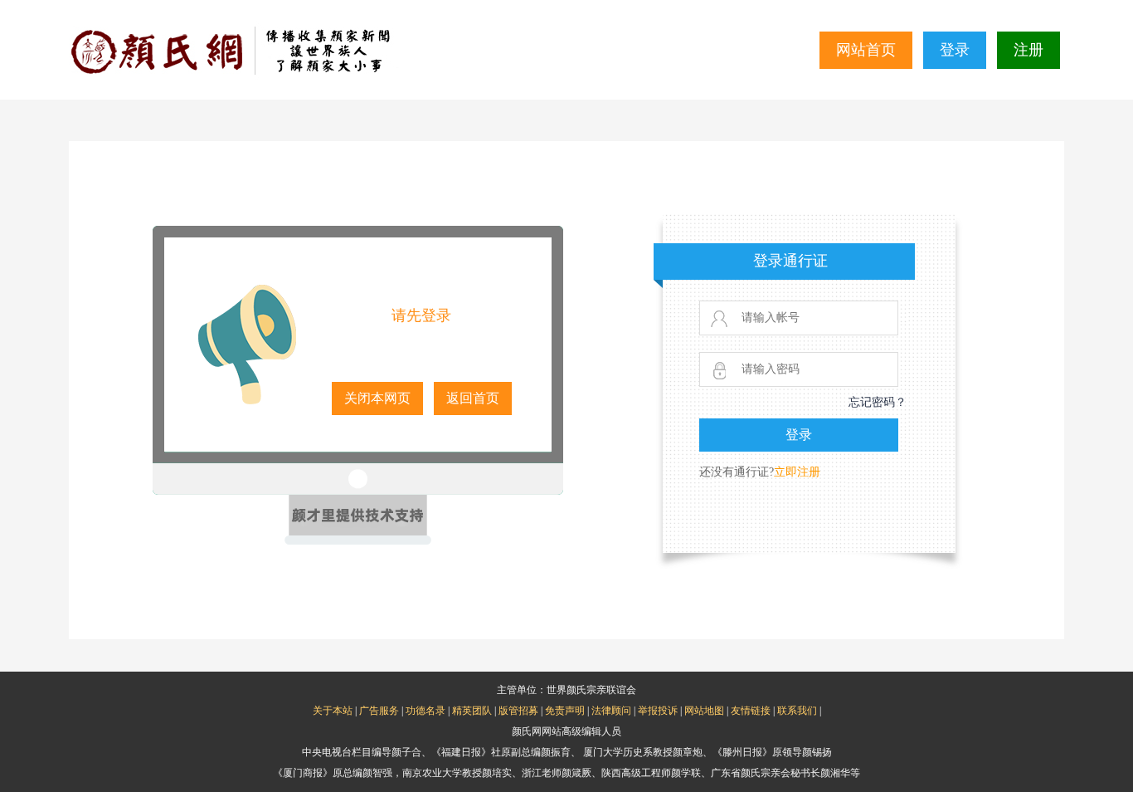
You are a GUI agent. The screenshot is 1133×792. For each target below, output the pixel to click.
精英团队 (472, 710)
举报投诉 (658, 710)
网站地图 (704, 710)
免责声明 (565, 710)
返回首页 (472, 398)
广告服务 (379, 710)
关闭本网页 (377, 398)
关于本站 (333, 710)
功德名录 (425, 710)
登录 (955, 50)
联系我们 (797, 710)
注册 (1028, 50)
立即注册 (797, 472)
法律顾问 (611, 710)
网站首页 (866, 50)
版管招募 (518, 710)
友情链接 (751, 710)
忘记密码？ (878, 402)
